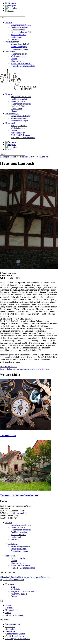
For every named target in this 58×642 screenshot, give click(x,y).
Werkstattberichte (18, 56)
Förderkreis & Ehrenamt (21, 63)
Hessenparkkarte (18, 30)
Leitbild (14, 58)
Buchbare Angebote (19, 27)
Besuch (8, 22)
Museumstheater (18, 61)
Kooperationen (11, 610)
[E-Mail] (9, 10)
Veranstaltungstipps (19, 46)
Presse (8, 612)
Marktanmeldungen (19, 594)
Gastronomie (16, 37)
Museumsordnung (13, 624)
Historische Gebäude (27, 157)
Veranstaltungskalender (20, 44)
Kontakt (8, 605)
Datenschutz (10, 629)
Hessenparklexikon (19, 54)
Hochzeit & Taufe (18, 34)
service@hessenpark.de (17, 513)
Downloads (10, 584)
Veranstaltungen (12, 42)
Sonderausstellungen (19, 49)
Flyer (13, 586)
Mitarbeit (9, 608)
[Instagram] (10, 6)
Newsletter (10, 626)
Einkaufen (15, 39)
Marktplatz (43, 157)
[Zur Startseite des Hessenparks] (29, 80)
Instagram (34, 577)
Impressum (10, 631)
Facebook (15, 577)
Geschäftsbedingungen (15, 634)
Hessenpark (10, 51)
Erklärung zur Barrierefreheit (17, 638)
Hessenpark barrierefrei (21, 32)
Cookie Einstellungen (14, 636)
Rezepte (14, 596)
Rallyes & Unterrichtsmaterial (23, 591)
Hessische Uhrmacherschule (23, 66)
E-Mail (21, 579)
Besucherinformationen (21, 25)
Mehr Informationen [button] (8, 366)
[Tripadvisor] (11, 8)
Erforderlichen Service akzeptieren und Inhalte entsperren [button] (24, 369)
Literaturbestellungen (14, 615)
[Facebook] (10, 3)
